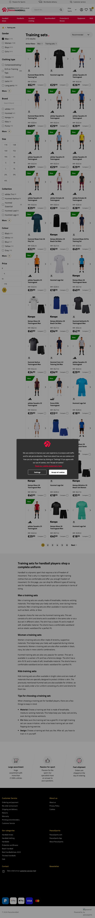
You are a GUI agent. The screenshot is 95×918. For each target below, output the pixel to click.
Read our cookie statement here (48, 465)
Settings (37, 472)
